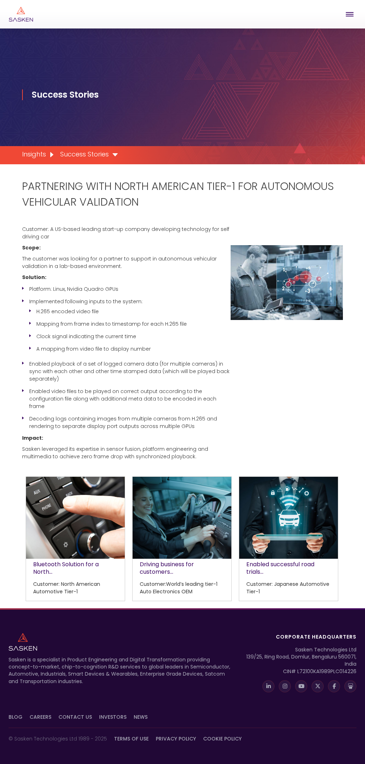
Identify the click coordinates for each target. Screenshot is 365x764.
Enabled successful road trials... (280, 568)
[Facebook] (334, 686)
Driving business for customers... (167, 568)
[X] (318, 686)
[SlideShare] (350, 686)
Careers (40, 717)
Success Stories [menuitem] (84, 154)
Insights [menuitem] (34, 154)
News (141, 717)
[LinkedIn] (268, 686)
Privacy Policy (176, 738)
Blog (15, 717)
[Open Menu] (351, 14)
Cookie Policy (222, 738)
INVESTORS (113, 717)
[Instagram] (285, 686)
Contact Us (75, 717)
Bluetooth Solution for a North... (66, 568)
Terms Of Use (131, 738)
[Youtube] (301, 686)
